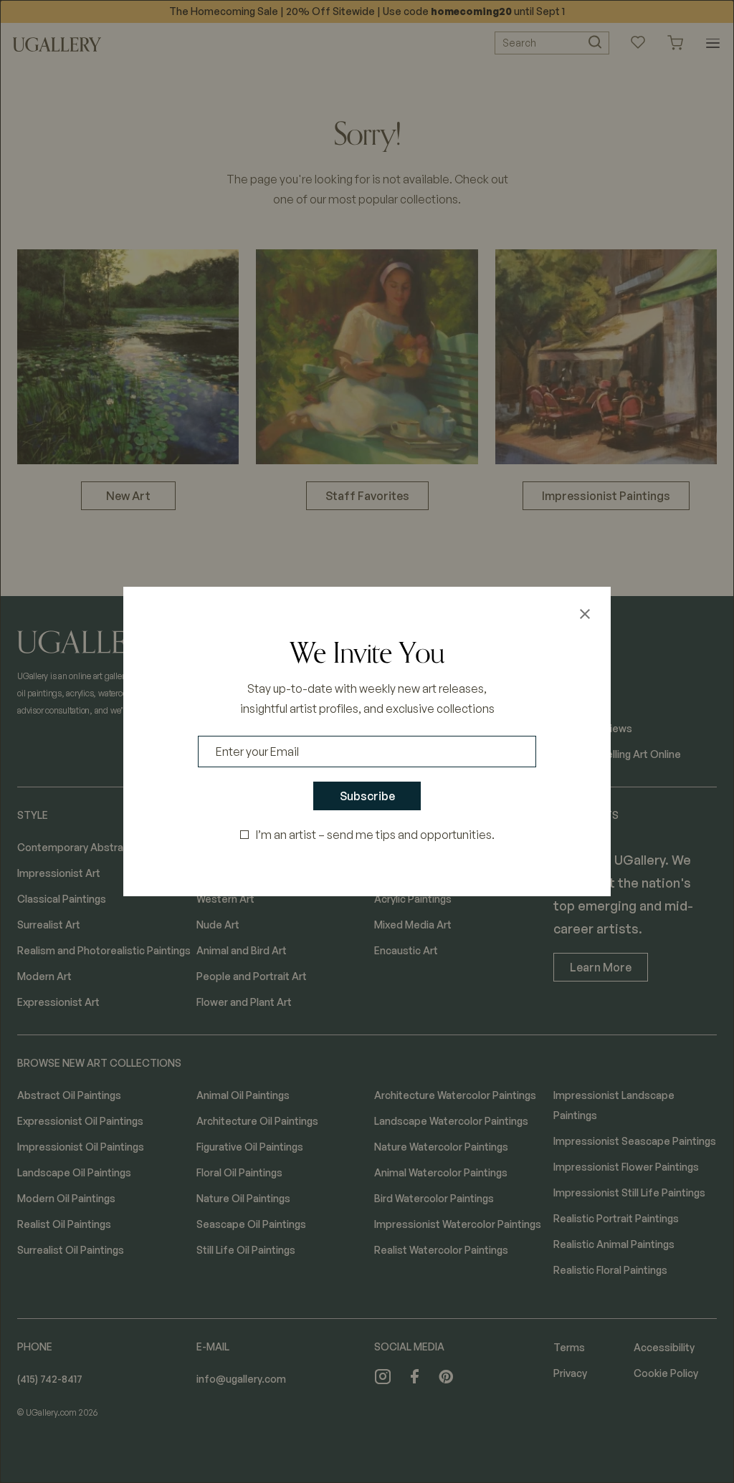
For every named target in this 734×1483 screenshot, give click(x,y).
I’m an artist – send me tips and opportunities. (375, 834)
